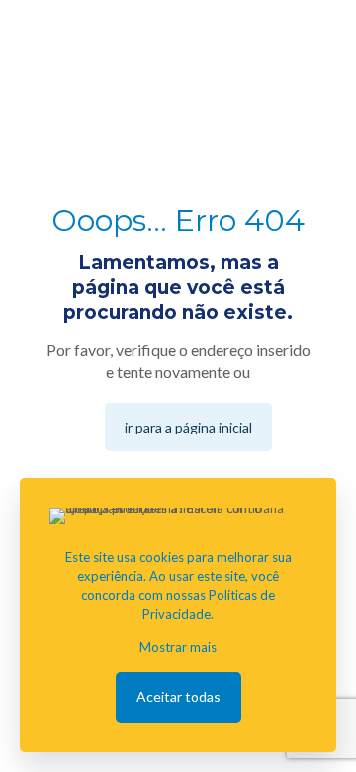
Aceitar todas (178, 696)
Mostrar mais (178, 647)
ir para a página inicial (188, 427)
